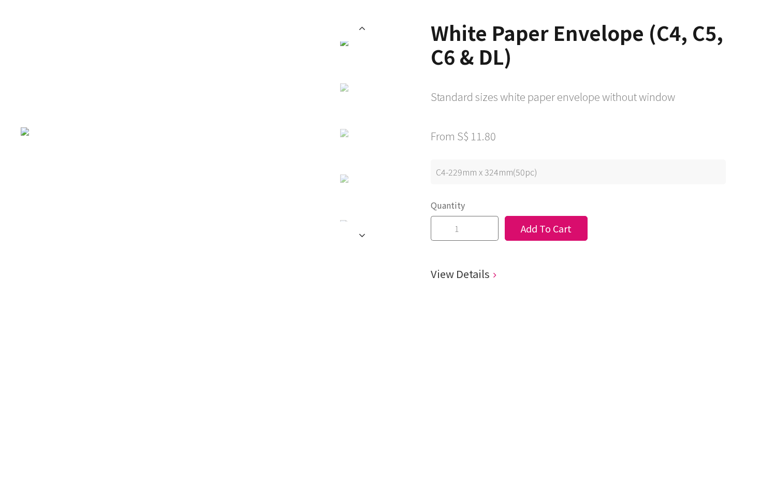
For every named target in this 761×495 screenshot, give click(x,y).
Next (362, 235)
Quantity (448, 205)
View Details (460, 273)
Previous (362, 28)
